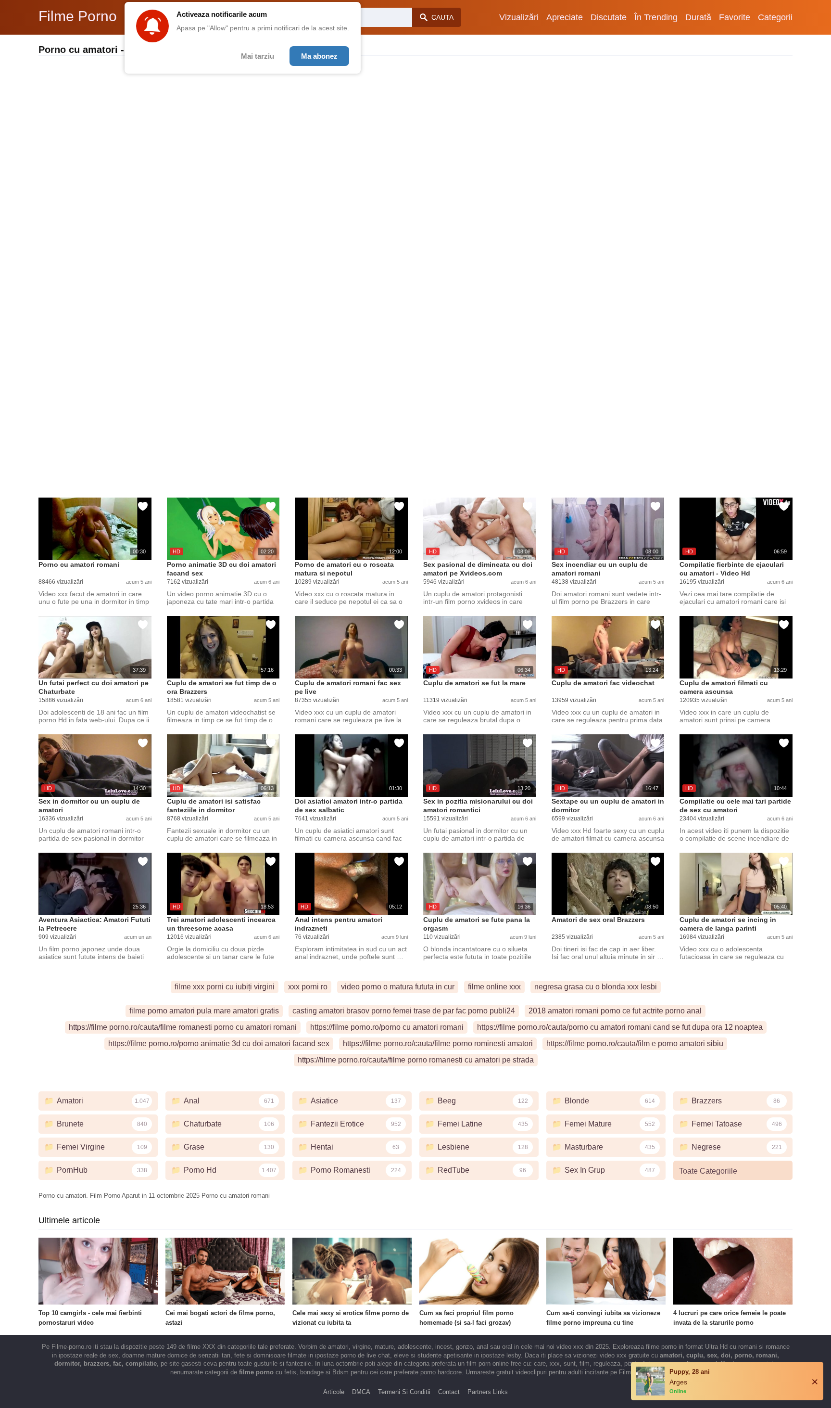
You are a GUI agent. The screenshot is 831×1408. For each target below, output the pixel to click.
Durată (698, 17)
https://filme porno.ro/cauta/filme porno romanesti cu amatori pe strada (416, 1060)
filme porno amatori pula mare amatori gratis (204, 1011)
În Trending (656, 17)
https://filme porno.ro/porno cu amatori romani (387, 1027)
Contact (449, 1391)
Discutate (609, 17)
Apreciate (564, 17)
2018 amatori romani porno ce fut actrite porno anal (615, 1011)
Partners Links (487, 1391)
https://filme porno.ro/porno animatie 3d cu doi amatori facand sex (218, 1043)
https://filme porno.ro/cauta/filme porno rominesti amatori (438, 1043)
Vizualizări (519, 17)
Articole (333, 1391)
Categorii (775, 17)
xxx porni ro (307, 987)
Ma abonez (319, 56)
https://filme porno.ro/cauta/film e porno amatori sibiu (634, 1043)
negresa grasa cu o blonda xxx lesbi (595, 987)
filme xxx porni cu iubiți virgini (225, 987)
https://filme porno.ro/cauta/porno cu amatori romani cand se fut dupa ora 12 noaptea (620, 1027)
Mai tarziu (257, 56)
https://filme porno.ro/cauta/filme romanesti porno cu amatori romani (183, 1027)
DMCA (361, 1391)
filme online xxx (494, 987)
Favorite (734, 17)
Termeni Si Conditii (404, 1391)
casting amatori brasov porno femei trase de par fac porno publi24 (403, 1011)
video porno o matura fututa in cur (397, 987)
